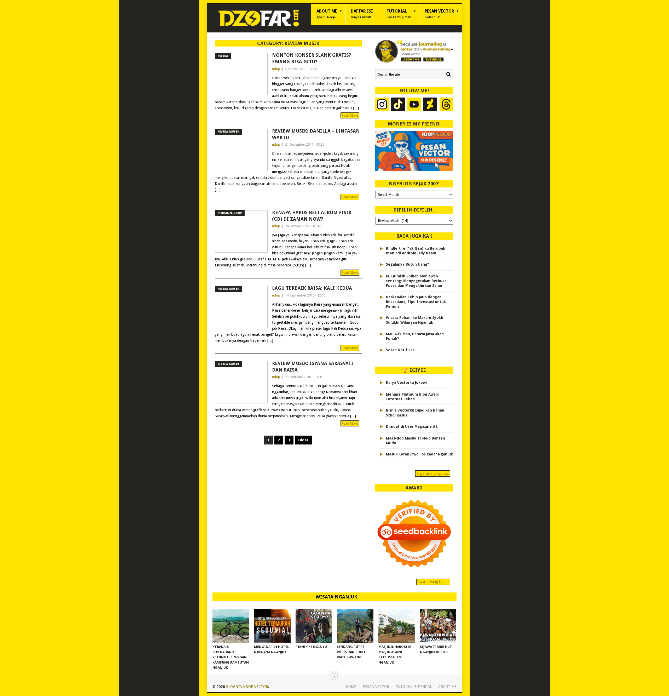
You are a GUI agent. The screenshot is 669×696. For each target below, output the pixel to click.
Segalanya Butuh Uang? (407, 264)
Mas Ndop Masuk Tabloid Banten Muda (415, 440)
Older (303, 440)
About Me (326, 14)
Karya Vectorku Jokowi (406, 382)
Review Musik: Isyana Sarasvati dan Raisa (312, 367)
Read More (350, 115)
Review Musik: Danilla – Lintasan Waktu (316, 134)
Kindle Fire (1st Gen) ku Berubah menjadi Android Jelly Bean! (415, 250)
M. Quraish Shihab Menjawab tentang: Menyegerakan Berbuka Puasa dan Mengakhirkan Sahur (416, 281)
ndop (276, 69)
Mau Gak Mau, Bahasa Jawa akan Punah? (415, 336)
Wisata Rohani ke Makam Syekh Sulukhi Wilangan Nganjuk (414, 320)
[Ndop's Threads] (446, 105)
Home (351, 686)
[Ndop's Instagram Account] (382, 105)
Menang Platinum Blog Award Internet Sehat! (413, 396)
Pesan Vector (439, 14)
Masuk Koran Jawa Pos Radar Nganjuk (419, 454)
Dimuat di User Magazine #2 (411, 426)
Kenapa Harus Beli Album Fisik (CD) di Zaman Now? (311, 216)
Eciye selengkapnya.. (432, 473)
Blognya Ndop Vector (247, 686)
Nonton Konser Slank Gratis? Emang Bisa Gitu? (311, 58)
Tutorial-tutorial (414, 686)
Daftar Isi (362, 14)
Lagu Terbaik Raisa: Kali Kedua (312, 288)
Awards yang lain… (433, 582)
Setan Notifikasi (401, 350)
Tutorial (399, 14)
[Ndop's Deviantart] (430, 105)
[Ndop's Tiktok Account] (398, 105)
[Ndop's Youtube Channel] (414, 105)
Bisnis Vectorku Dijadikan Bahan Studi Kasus (415, 412)
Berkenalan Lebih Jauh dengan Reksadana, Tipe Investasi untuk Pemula (416, 302)
